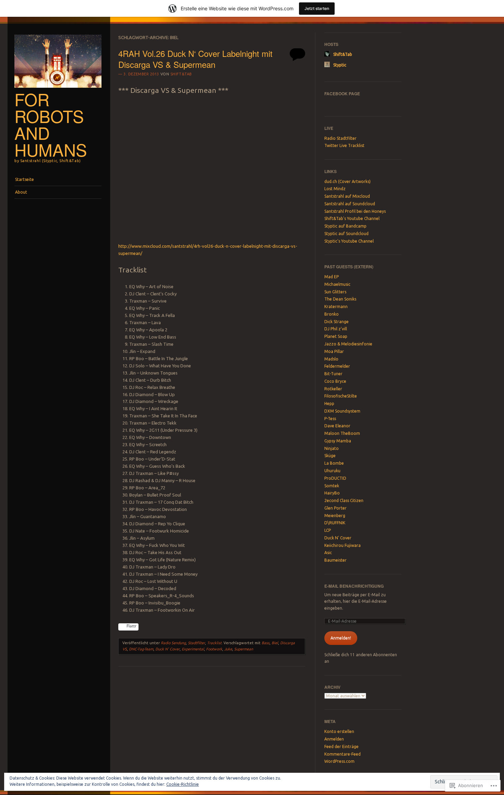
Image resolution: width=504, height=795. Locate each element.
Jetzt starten (316, 8)
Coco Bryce (335, 381)
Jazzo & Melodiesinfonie (348, 344)
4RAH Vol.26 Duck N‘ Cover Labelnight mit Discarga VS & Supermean (195, 58)
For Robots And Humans (50, 124)
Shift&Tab (181, 74)
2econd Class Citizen (343, 500)
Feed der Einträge (341, 746)
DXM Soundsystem (342, 411)
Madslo (331, 359)
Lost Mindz (335, 188)
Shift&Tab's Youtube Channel (352, 218)
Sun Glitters (335, 292)
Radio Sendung (173, 643)
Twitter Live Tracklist (344, 145)
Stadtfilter (196, 643)
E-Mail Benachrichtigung (354, 586)
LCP (327, 530)
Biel (275, 643)
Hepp (329, 403)
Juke (228, 649)
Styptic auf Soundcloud (346, 233)
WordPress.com (339, 761)
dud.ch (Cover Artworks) (347, 181)
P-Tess (330, 418)
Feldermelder (337, 366)
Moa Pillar (334, 351)
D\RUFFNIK (334, 523)
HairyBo (332, 493)
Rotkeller (333, 389)
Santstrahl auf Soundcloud (349, 203)
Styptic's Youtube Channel (349, 241)
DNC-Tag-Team (141, 649)
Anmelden (334, 739)
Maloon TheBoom (342, 433)
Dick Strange (336, 321)
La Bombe (334, 463)
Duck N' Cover (167, 649)
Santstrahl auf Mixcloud (347, 196)
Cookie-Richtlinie (182, 784)
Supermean (243, 649)
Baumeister (335, 560)
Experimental (193, 649)
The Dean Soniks (340, 299)
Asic (328, 552)
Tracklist (214, 643)
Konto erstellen (339, 731)
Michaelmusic (337, 284)
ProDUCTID (335, 478)
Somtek (331, 486)
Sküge (330, 455)
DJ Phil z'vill (335, 329)
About (21, 192)
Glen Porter (335, 508)
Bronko (331, 314)
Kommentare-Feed (342, 754)
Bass (265, 643)
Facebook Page (342, 93)
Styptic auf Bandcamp (345, 226)
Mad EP (331, 276)
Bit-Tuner (333, 373)
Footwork (214, 649)
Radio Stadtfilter (340, 138)
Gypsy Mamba (337, 441)
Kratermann (336, 306)
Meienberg (334, 515)
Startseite (24, 179)
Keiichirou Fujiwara (342, 545)
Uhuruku (332, 470)
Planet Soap (335, 336)
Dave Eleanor (337, 426)
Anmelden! (341, 638)
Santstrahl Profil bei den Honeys (355, 211)
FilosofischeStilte (340, 396)
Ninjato (331, 448)
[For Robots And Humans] (57, 89)
